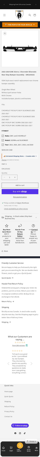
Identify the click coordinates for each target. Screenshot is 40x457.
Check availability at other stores (16, 209)
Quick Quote (6, 278)
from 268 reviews (18, 345)
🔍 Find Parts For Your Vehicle (20, 25)
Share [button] (6, 251)
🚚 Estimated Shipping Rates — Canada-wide (20, 156)
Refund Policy (9, 406)
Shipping (4, 160)
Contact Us (8, 416)
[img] (20, 342)
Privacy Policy (9, 411)
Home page (8, 391)
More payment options (20, 197)
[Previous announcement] (4, 4)
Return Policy (7, 301)
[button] (4, 15)
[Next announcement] (35, 4)
